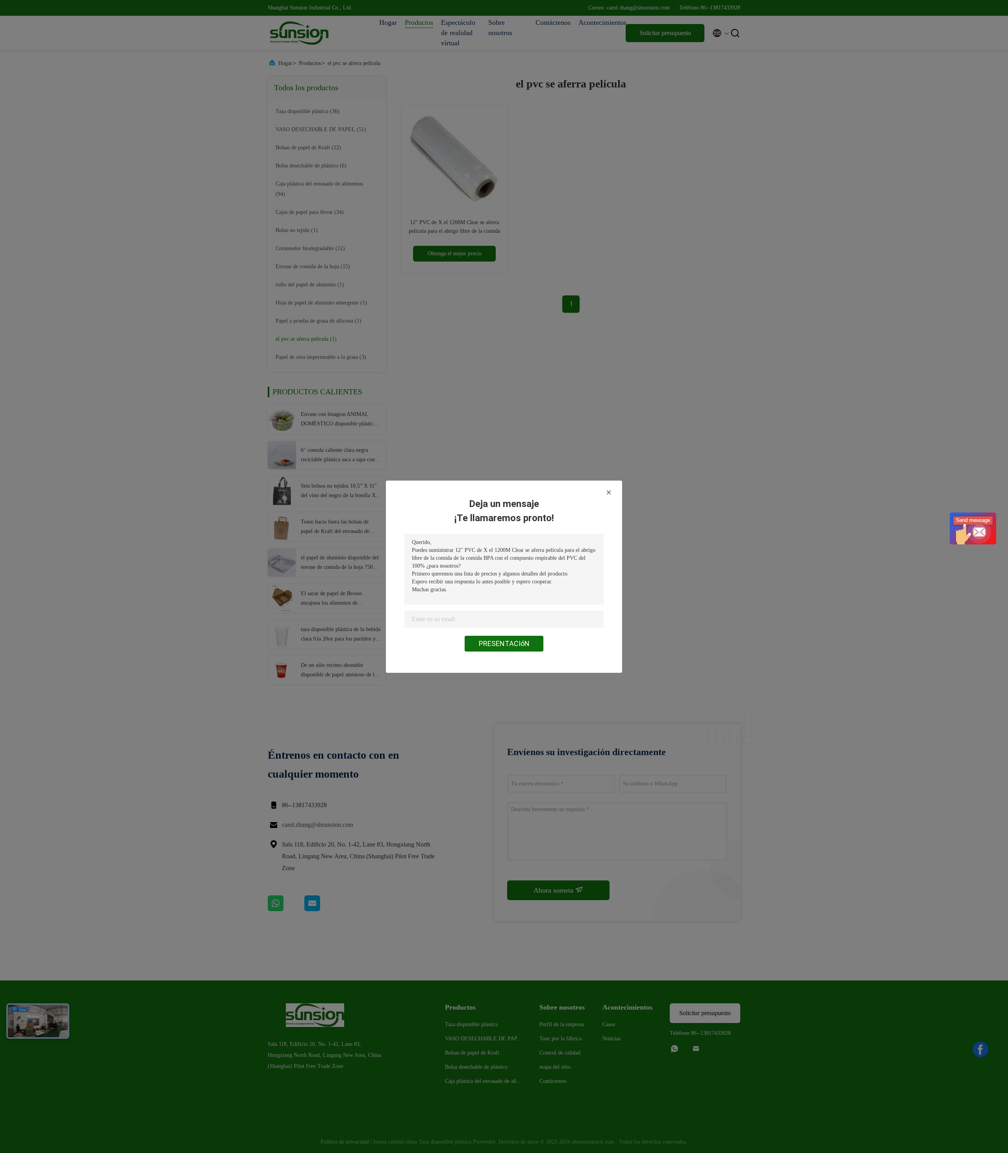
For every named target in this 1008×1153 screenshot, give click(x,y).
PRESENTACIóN (504, 643)
